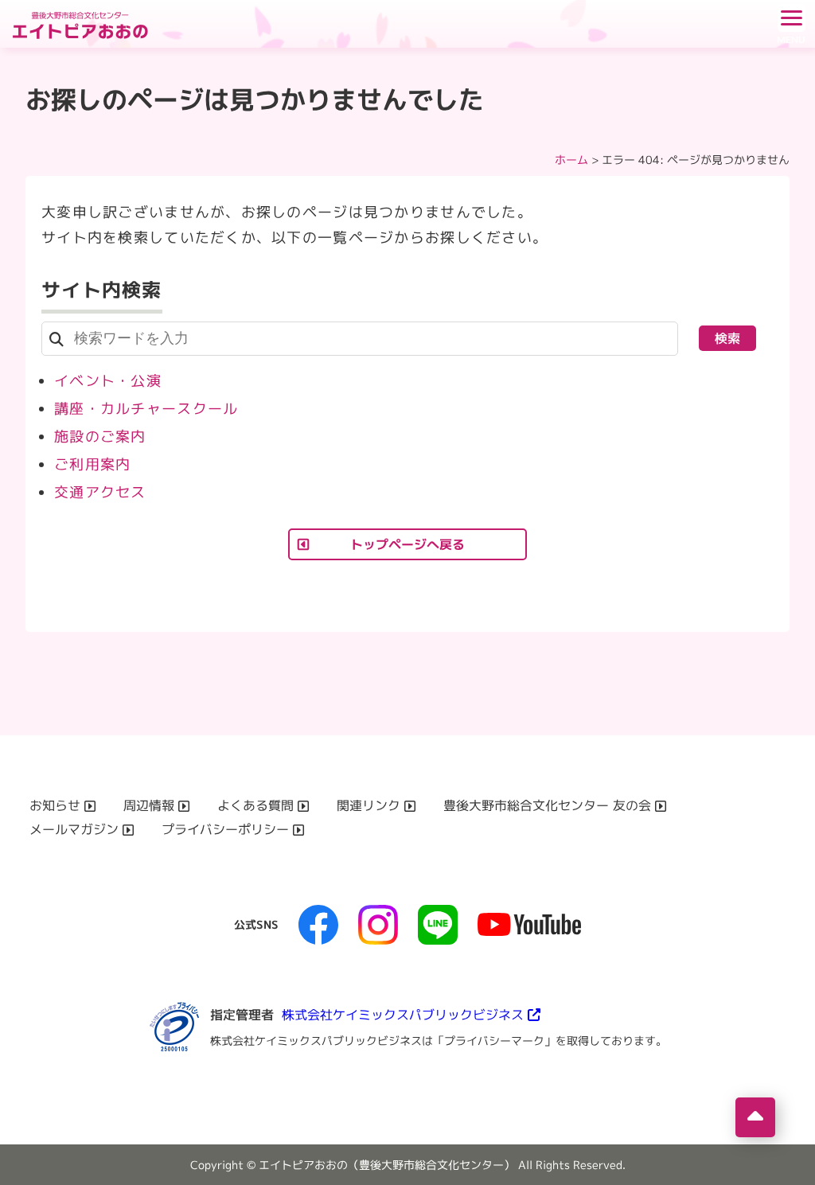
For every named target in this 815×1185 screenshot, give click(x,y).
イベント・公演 (108, 381)
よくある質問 (255, 805)
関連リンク (368, 805)
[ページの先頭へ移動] (755, 1117)
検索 (727, 338)
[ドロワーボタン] (791, 24)
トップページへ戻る (407, 544)
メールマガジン (74, 829)
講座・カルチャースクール (146, 409)
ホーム (571, 159)
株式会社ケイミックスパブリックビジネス (403, 1014)
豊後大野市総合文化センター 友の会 (547, 805)
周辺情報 (148, 805)
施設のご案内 (100, 436)
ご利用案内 (92, 464)
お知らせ (54, 805)
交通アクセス (100, 492)
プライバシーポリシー (225, 829)
